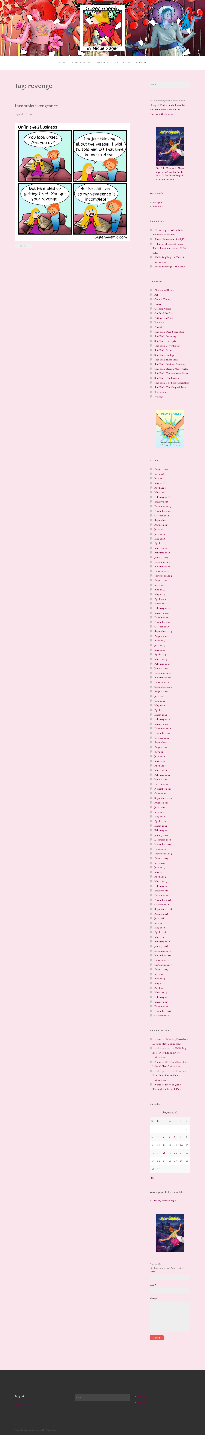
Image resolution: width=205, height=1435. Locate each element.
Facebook (157, 206)
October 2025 (161, 515)
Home (62, 62)
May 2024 (159, 594)
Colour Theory (162, 299)
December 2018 (162, 895)
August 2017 (161, 969)
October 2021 (161, 738)
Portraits (159, 327)
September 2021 (163, 742)
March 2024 (160, 603)
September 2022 (163, 687)
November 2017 (163, 955)
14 (181, 1145)
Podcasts (121, 62)
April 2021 (160, 766)
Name (153, 1271)
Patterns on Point (163, 318)
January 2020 (161, 835)
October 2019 (161, 849)
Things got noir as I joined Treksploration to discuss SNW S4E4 (169, 248)
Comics (158, 304)
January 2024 (161, 613)
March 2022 (160, 715)
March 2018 (160, 937)
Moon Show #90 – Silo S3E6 (170, 266)
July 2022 (159, 696)
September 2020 (163, 798)
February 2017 (162, 997)
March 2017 (160, 992)
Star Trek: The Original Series (170, 387)
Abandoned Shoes (164, 290)
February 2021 (162, 775)
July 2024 (159, 585)
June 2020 (159, 812)
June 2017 (159, 978)
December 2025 (162, 506)
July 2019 (159, 863)
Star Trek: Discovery (165, 336)
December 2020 (162, 784)
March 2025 (160, 548)
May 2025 (159, 539)
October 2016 (161, 1015)
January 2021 (161, 779)
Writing (158, 397)
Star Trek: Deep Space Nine (169, 332)
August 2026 (161, 469)
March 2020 (160, 826)
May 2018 (159, 927)
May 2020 (159, 816)
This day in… (161, 392)
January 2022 (161, 724)
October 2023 (161, 627)
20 (175, 1153)
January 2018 (161, 946)
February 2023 (162, 664)
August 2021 (161, 747)
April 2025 (160, 543)
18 (164, 1153)
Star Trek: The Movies (166, 378)
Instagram (157, 202)
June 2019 (159, 867)
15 (187, 1145)
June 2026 (159, 478)
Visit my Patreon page (164, 1200)
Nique (157, 1039)
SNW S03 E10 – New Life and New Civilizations (169, 1053)
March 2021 (160, 770)
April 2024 (160, 599)
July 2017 (159, 974)
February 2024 (162, 608)
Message (154, 1298)
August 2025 (161, 525)
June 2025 (159, 534)
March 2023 (160, 659)
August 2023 (161, 636)
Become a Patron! (23, 1404)
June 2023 (159, 645)
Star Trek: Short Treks (166, 360)
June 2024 (159, 589)
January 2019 (161, 890)
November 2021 (163, 733)
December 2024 (162, 562)
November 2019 (163, 844)
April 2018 (160, 932)
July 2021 (159, 752)
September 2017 (163, 965)
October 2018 (161, 904)
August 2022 (161, 691)
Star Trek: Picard (163, 350)
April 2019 (160, 877)
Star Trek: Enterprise (165, 341)
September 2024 (163, 576)
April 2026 (160, 488)
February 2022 (162, 719)
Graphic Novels (162, 309)
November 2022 (163, 677)
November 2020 (163, 789)
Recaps (100, 62)
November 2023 (163, 622)
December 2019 (162, 840)
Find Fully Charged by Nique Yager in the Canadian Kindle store (170, 172)
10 (158, 1145)
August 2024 (161, 580)
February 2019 (162, 886)
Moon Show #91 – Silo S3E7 (170, 239)
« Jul (152, 1177)
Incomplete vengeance (36, 106)
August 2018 (161, 914)
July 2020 (159, 807)
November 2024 (163, 566)
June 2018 (159, 923)
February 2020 (162, 830)
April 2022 (160, 710)
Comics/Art (79, 62)
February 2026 (162, 497)
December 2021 (162, 728)
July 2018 (159, 918)
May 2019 (159, 872)
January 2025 (161, 557)
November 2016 (163, 1011)
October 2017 (161, 960)
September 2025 (163, 520)
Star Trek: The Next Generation (171, 383)
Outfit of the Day (163, 313)
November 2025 (163, 511)
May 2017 (159, 983)
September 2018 (163, 909)
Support (141, 62)
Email (153, 1285)
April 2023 (160, 654)
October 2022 (161, 682)
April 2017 (160, 988)
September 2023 (163, 631)
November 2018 (163, 900)
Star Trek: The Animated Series (171, 373)
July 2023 (159, 640)
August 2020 (161, 803)
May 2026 (159, 483)
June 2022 (159, 701)
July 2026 (159, 474)
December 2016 (162, 1006)
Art (156, 295)
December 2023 (162, 617)
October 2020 (161, 793)
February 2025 (162, 552)
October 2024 (161, 571)
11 (164, 1145)
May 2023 (159, 650)
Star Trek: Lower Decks (167, 346)
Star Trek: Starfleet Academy (169, 364)
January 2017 (161, 1002)
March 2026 (160, 492)
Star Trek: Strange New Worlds (171, 369)
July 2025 (159, 529)
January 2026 (161, 502)
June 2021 (159, 756)
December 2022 (162, 673)
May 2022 (159, 705)
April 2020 (160, 821)
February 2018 (162, 941)
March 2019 (160, 881)
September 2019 (163, 853)
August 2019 (161, 858)
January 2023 (161, 668)
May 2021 (159, 761)
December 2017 (162, 951)
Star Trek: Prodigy (164, 355)
